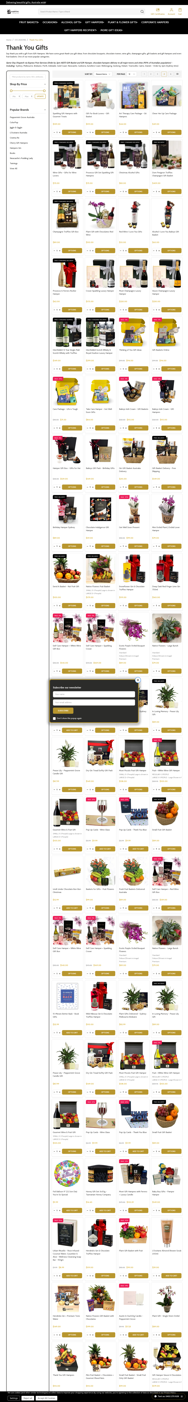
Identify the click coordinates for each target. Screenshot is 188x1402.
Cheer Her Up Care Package (164, 113)
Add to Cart (72, 730)
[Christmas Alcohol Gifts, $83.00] (133, 155)
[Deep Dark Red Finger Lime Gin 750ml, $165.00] (166, 568)
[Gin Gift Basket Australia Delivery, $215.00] (133, 450)
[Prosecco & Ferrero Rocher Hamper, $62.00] (67, 273)
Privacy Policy (169, 1392)
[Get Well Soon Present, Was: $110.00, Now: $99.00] (133, 509)
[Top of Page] (181, 1373)
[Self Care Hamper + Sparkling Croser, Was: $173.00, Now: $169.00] (100, 628)
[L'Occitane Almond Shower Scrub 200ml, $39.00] (166, 1233)
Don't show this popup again (69, 718)
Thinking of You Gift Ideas (130, 350)
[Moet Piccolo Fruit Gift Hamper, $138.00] (133, 752)
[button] (138, 680)
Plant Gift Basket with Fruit (131, 1250)
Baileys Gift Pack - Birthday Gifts (100, 468)
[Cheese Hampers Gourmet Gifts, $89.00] (166, 36)
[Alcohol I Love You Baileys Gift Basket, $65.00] (166, 214)
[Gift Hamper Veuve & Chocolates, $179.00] (166, 1357)
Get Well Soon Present (129, 527)
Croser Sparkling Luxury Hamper (100, 291)
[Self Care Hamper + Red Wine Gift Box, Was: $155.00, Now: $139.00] (166, 871)
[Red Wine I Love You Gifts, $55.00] (133, 214)
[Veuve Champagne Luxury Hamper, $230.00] (166, 273)
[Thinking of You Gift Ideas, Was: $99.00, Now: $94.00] (133, 332)
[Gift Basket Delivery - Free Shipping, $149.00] (166, 450)
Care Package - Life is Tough (65, 409)
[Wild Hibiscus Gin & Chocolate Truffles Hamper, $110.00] (100, 996)
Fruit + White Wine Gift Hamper (166, 770)
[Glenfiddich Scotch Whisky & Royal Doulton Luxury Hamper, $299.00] (100, 332)
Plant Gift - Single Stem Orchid (165, 1316)
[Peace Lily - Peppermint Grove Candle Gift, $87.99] (67, 752)
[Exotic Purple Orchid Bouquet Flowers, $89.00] (133, 628)
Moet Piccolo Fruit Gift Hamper (132, 770)
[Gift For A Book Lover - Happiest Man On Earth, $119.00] (133, 36)
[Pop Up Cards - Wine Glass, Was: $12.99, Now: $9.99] (100, 812)
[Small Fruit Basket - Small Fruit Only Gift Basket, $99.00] (133, 1357)
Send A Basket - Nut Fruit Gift (66, 586)
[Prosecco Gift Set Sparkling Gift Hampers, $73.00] (100, 155)
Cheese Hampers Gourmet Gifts (166, 54)
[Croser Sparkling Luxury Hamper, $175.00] (100, 273)
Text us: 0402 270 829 (170, 1396)
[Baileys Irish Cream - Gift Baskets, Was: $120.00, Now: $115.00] (133, 391)
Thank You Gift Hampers (63, 1375)
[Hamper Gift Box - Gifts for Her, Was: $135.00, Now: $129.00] (67, 450)
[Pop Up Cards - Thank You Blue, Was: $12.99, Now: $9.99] (133, 812)
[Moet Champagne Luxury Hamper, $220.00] (133, 273)
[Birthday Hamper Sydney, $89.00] (67, 509)
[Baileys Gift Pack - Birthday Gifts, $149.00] (100, 450)
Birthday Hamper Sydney (64, 527)
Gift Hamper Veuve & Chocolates (166, 1375)
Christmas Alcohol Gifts (129, 172)
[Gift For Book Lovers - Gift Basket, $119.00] (100, 95)
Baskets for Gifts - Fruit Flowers (100, 889)
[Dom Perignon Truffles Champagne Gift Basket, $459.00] (166, 155)
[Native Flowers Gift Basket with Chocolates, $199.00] (100, 1298)
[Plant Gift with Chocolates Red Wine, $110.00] (100, 214)
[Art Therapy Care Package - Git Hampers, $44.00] (133, 95)
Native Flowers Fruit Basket (98, 586)
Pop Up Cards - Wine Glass (98, 830)
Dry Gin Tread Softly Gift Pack (99, 770)
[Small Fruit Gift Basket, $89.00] (166, 812)
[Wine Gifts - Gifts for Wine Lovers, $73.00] (67, 155)
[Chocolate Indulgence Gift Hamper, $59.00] (100, 509)
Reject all (28, 1398)
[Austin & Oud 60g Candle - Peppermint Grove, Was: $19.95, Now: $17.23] (133, 1298)
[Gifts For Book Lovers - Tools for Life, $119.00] (67, 36)
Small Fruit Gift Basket (162, 830)
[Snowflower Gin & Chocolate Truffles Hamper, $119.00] (133, 568)
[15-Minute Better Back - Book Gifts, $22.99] (67, 996)
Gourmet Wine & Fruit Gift (64, 830)
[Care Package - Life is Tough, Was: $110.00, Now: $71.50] (67, 391)
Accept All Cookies (46, 1398)
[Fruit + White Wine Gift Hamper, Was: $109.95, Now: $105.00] (166, 752)
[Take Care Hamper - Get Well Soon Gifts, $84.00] (100, 391)
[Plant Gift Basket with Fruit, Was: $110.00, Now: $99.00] (133, 1233)
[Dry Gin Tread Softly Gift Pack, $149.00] (100, 752)
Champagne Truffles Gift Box (66, 231)
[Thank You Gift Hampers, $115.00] (67, 1357)
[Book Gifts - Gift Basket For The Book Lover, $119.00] (100, 36)
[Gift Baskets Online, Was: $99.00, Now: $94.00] (166, 332)
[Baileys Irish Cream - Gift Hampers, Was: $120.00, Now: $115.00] (166, 391)
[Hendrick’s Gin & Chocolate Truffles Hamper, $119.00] (100, 1233)
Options (72, 14)
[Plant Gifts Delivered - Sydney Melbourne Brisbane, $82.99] (133, 996)
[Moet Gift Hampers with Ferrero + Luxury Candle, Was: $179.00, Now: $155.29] (133, 1174)
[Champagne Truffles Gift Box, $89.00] (67, 214)
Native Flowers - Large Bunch (165, 645)
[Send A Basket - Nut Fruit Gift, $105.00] (67, 568)
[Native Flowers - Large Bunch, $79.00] (166, 628)
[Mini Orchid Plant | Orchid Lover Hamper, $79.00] (166, 509)
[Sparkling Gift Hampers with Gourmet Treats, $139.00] (67, 95)
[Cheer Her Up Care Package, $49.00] (166, 95)
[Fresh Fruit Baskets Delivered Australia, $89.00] (133, 871)
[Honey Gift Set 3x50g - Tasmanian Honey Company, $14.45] (100, 1174)
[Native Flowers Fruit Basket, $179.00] (100, 568)
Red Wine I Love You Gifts (130, 231)
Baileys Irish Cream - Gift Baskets (133, 409)
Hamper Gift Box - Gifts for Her (67, 468)
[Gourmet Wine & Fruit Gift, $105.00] (67, 812)
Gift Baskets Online (160, 350)
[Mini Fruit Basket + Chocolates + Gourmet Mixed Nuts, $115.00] (100, 1357)
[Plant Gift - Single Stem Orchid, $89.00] (166, 1298)
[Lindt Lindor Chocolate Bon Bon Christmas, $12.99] (67, 871)
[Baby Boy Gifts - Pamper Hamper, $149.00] (166, 1174)
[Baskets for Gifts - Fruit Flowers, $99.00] (100, 871)
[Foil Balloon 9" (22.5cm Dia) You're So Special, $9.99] (67, 1174)
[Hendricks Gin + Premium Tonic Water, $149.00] (67, 1298)
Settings (14, 1398)
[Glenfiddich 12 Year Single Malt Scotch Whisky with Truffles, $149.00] (67, 332)
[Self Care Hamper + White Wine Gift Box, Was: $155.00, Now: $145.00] (67, 628)
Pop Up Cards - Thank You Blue (133, 830)
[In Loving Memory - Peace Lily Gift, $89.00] (166, 693)
